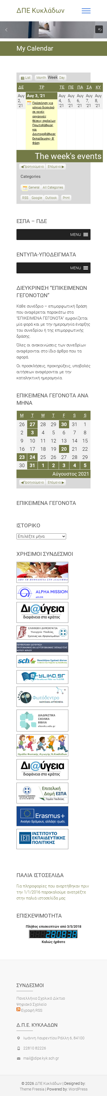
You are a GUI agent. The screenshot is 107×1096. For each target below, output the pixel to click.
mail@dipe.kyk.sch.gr (41, 1058)
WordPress (78, 1089)
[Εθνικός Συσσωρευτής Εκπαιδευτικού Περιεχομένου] (42, 689)
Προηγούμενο (33, 167)
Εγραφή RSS (31, 1010)
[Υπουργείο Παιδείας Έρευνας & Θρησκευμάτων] (42, 628)
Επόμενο (54, 167)
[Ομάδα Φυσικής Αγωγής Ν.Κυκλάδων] (42, 737)
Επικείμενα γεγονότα (46, 503)
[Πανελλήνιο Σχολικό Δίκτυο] (42, 658)
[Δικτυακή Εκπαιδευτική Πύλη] (42, 673)
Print (67, 198)
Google (37, 198)
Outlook (51, 198)
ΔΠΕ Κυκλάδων (40, 11)
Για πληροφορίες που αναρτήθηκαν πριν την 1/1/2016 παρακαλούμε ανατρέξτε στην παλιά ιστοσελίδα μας (52, 892)
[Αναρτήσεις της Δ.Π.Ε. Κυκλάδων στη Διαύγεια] (42, 605)
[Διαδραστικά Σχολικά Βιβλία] (42, 712)
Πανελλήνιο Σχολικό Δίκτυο (40, 998)
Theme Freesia (32, 1089)
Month (41, 78)
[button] (6, 30)
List (27, 78)
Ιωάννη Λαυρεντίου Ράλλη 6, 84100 (54, 1038)
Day (62, 78)
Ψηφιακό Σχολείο (31, 1004)
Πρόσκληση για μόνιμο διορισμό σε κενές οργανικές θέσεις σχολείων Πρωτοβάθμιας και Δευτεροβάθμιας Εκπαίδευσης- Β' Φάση (44, 123)
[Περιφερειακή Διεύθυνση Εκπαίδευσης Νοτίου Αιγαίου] (42, 645)
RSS (25, 198)
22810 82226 (34, 1048)
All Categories (53, 187)
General (34, 187)
